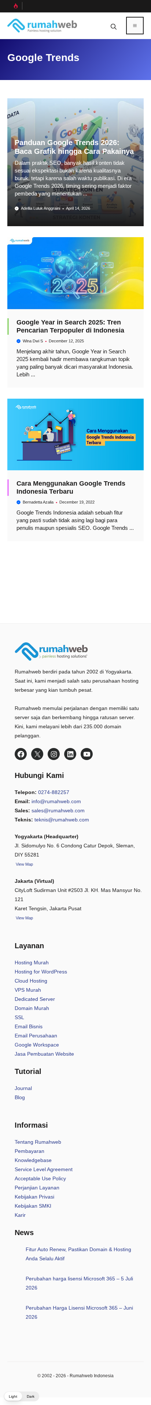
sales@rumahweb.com (58, 810)
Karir (20, 1215)
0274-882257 (53, 792)
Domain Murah (32, 1008)
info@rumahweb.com (56, 801)
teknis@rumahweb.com (61, 820)
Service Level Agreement (44, 1169)
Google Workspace (37, 1045)
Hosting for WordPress (41, 972)
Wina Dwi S (33, 341)
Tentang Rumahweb (38, 1142)
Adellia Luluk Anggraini (40, 208)
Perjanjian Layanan (37, 1188)
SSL (19, 1017)
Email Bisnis (29, 1026)
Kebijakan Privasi (34, 1197)
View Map (24, 918)
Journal (23, 1088)
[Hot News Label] (14, 6)
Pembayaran (29, 1151)
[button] (113, 25)
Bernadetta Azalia (38, 502)
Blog (20, 1097)
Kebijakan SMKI (33, 1206)
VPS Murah (28, 990)
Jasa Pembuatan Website (44, 1054)
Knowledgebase (33, 1160)
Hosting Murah (32, 962)
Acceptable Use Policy (40, 1178)
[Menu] (135, 25)
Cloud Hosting (31, 981)
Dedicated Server (35, 999)
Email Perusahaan (36, 1035)
